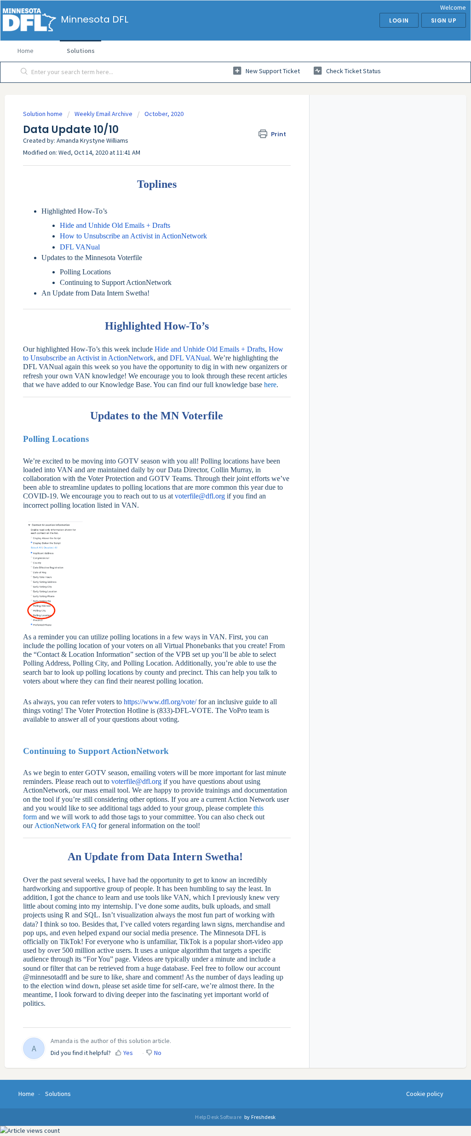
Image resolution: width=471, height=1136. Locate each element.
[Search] (24, 72)
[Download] (218, 459)
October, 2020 (164, 114)
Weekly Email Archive (103, 114)
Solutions (81, 50)
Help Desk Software (218, 1116)
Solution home (43, 114)
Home (25, 50)
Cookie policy (424, 1094)
